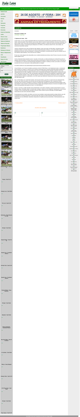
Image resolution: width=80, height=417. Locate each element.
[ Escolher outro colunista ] (40, 107)
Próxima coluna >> (62, 102)
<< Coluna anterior (18, 102)
